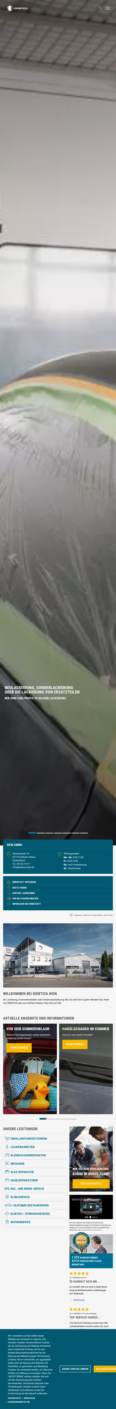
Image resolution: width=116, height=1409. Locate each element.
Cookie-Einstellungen (75, 1369)
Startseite (78, 915)
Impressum (29, 1398)
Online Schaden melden (25, 898)
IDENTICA (87, 915)
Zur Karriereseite (91, 1183)
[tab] (32, 833)
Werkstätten (97, 915)
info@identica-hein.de (23, 867)
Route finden (19, 887)
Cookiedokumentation (19, 1402)
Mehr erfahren (19, 1047)
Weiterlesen (79, 1300)
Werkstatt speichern (24, 882)
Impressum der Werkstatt (26, 904)
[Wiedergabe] (91, 1207)
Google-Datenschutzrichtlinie (91, 1230)
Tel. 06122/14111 (21, 864)
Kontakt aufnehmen (23, 893)
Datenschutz (14, 1398)
